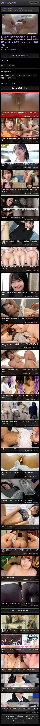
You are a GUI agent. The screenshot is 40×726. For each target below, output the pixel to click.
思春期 (9, 78)
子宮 (34, 75)
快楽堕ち (3, 78)
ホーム (5, 716)
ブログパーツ (15, 720)
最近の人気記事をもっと (20, 88)
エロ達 (20, 8)
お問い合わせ (24, 720)
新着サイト (17, 718)
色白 (14, 78)
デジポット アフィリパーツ (32, 712)
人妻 (9, 65)
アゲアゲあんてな (8, 3)
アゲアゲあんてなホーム (9, 8)
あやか (7, 75)
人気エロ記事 (12, 716)
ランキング (10, 718)
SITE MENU (34, 3)
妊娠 (13, 65)
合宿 (19, 75)
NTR (2, 75)
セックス (13, 75)
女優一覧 (28, 716)
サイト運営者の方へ (27, 718)
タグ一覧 (34, 716)
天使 (23, 75)
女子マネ (29, 75)
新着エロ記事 (20, 716)
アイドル (3, 65)
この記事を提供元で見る (20, 56)
